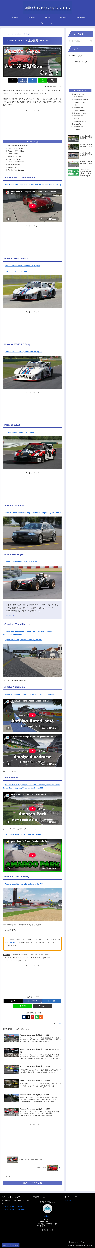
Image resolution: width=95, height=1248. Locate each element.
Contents (30, 142)
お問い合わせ (74, 1242)
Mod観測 (7, 954)
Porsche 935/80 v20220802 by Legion (19, 432)
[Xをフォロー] (28, 1017)
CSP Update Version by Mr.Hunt (17, 271)
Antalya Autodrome (14, 164)
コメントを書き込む (32, 1183)
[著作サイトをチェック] (24, 1017)
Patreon (12, 942)
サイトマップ (70, 1200)
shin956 (47, 1216)
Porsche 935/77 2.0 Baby (16, 151)
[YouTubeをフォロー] (32, 1017)
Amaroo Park (12, 167)
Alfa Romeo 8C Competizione (18, 145)
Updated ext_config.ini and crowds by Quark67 (23, 640)
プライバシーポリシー (86, 1242)
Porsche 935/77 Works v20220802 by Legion (22, 266)
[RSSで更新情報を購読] (41, 1017)
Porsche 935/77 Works (15, 148)
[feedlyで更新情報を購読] (37, 1017)
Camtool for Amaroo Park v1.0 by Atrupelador (23, 834)
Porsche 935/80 (13, 154)
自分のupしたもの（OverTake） (13, 1209)
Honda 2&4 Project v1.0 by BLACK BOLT (21, 562)
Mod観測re (48, 957)
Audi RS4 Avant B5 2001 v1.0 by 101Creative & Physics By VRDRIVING (33, 513)
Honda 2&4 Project (14, 159)
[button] (52, 80)
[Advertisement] (32, 125)
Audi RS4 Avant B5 (14, 156)
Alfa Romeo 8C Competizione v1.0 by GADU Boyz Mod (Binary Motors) (33, 185)
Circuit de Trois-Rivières (16, 162)
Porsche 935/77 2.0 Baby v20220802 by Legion (23, 352)
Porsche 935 (23, 960)
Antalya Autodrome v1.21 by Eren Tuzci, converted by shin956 (29, 694)
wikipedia (8, 615)
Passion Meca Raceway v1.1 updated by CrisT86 (24, 884)
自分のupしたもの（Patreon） (12, 1206)
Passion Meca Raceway (16, 170)
